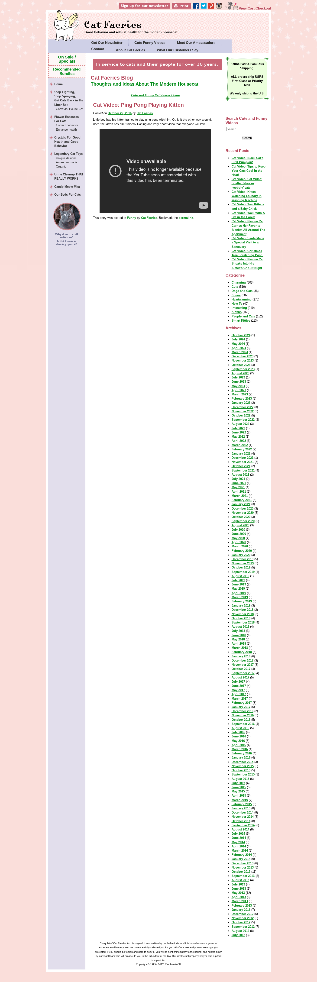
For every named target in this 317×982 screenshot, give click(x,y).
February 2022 (242, 449)
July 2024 (238, 339)
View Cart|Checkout (254, 8)
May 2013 (238, 893)
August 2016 (240, 728)
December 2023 (242, 356)
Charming (239, 282)
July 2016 (238, 732)
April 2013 (239, 897)
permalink (186, 218)
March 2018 (240, 647)
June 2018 (239, 635)
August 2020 (240, 525)
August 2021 (240, 474)
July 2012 (238, 935)
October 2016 (241, 719)
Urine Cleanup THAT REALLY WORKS (68, 176)
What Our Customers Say (177, 50)
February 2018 (242, 652)
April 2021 (239, 491)
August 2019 (240, 576)
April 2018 (239, 643)
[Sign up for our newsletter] (152, 8)
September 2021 (243, 470)
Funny (131, 218)
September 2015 (243, 774)
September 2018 (243, 622)
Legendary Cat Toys (68, 160)
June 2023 (239, 381)
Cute (235, 286)
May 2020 (238, 538)
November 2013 (243, 867)
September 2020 (243, 521)
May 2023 (238, 386)
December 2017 (242, 660)
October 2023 (241, 365)
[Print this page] (188, 8)
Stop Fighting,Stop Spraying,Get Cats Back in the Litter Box (68, 100)
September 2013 (243, 876)
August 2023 (240, 373)
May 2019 (238, 588)
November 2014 (243, 816)
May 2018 (238, 639)
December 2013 (242, 863)
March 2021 (240, 495)
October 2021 (241, 466)
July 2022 (238, 428)
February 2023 (242, 398)
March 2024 (240, 352)
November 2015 (243, 766)
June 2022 (239, 432)
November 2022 (243, 411)
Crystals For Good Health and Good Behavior (67, 142)
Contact (97, 49)
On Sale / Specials (67, 59)
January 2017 (241, 707)
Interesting (239, 308)
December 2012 (242, 914)
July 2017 (238, 681)
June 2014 (239, 838)
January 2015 (241, 808)
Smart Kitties (241, 320)
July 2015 (238, 783)
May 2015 (238, 791)
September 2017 (243, 673)
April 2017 (239, 694)
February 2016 (242, 753)
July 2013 (238, 884)
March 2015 (240, 800)
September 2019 (243, 572)
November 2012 (243, 918)
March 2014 (240, 850)
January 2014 (241, 859)
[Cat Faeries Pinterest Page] (215, 8)
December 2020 (242, 508)
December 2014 (242, 812)
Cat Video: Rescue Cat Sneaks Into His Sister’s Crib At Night (247, 263)
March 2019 (240, 597)
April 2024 (239, 348)
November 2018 (243, 614)
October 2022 (241, 415)
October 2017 (241, 669)
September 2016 (243, 724)
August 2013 (240, 880)
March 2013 (240, 901)
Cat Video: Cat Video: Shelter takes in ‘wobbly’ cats (247, 183)
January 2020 (241, 555)
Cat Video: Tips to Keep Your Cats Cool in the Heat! (248, 171)
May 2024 (238, 344)
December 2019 (242, 559)
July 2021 (238, 479)
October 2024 (241, 335)
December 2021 (242, 457)
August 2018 (240, 626)
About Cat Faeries (130, 50)
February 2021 (242, 500)
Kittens (237, 312)
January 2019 (241, 605)
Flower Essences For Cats (66, 123)
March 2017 (240, 698)
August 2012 (240, 931)
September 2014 (243, 825)
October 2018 (241, 618)
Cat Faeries (131, 24)
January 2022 (241, 453)
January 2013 (241, 909)
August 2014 (240, 829)
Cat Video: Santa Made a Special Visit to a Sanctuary (248, 242)
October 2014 (241, 821)
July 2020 (238, 529)
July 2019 (238, 580)
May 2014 (238, 842)
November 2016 (243, 715)
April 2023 (239, 390)
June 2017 (239, 686)
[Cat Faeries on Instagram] (222, 8)
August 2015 (240, 779)
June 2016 (239, 736)
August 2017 (240, 677)
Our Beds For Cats (67, 194)
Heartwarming (242, 299)
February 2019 (242, 601)
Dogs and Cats (242, 291)
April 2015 (239, 795)
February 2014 (242, 854)
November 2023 (243, 360)
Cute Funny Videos (149, 43)
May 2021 (238, 487)
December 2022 (242, 407)
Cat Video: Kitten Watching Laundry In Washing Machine (247, 196)
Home (58, 84)
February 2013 (242, 905)
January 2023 (241, 402)
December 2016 (242, 711)
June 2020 (239, 534)
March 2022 (240, 445)
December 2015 (242, 762)
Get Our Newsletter (107, 43)
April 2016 (239, 745)
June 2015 (239, 787)
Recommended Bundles (67, 71)
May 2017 (238, 690)
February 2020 (242, 550)
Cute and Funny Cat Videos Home (155, 95)
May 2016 (238, 741)
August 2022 (240, 424)
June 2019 (239, 584)
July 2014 (238, 833)
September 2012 (243, 926)
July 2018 (238, 631)
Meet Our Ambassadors (196, 43)
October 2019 (241, 567)
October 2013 (241, 871)
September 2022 (243, 419)
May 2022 (238, 436)
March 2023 (240, 394)
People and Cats (243, 316)
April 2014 (239, 846)
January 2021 (241, 504)
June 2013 (239, 888)
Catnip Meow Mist (67, 186)
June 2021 (239, 483)
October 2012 (241, 922)
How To (237, 303)
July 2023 (238, 377)
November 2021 (243, 462)
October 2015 (241, 770)
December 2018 (242, 609)
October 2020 (241, 517)
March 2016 (240, 749)
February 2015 (242, 804)
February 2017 (242, 702)
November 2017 (243, 664)
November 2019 (243, 563)
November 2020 (243, 512)
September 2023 (243, 369)
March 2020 (240, 546)
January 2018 (241, 656)
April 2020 (239, 542)
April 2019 (239, 593)
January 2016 (241, 757)
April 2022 (239, 441)
